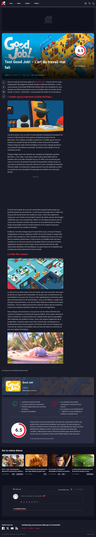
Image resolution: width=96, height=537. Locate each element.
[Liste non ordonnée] (34, 502)
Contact (24, 528)
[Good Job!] (13, 386)
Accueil (8, 57)
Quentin (28, 75)
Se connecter (79, 489)
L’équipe (37, 528)
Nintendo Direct (40, 82)
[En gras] (21, 502)
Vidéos (36, 3)
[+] (37, 502)
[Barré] (29, 502)
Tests (12, 57)
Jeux (10, 3)
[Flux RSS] (16, 528)
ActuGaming (3, 3)
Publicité (30, 528)
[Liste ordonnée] (32, 502)
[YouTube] (12, 528)
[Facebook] (3, 528)
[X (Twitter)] (7, 528)
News (18, 3)
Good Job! (27, 382)
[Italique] (24, 502)
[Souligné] (26, 502)
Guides (27, 3)
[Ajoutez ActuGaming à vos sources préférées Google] (4, 82)
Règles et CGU (90, 534)
